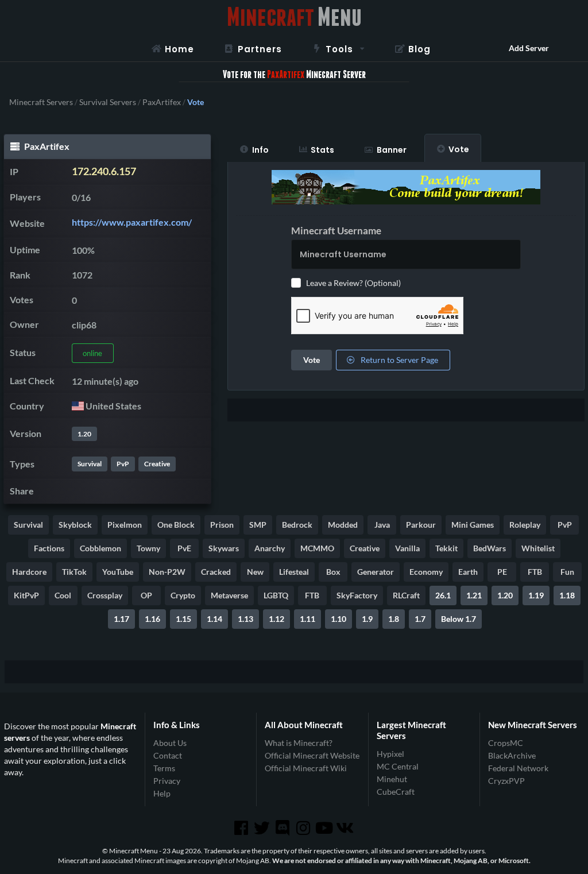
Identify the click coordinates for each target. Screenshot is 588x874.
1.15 (183, 619)
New (255, 572)
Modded (343, 524)
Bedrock (297, 524)
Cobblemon (100, 548)
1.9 (367, 619)
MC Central (398, 766)
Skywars (223, 548)
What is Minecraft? (298, 743)
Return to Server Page (398, 360)
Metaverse (229, 595)
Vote (458, 149)
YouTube (117, 572)
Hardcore (29, 572)
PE (502, 572)
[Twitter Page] (263, 828)
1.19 (536, 595)
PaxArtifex (161, 102)
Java (382, 524)
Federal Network (518, 768)
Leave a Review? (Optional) (353, 283)
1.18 (567, 595)
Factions (49, 548)
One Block (176, 524)
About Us (170, 743)
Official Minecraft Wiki (306, 768)
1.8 (393, 619)
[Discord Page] (283, 828)
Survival (90, 463)
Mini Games (472, 524)
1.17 (121, 619)
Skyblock (75, 524)
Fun (567, 572)
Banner (392, 150)
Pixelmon (124, 524)
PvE (184, 548)
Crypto (183, 595)
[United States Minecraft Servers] (78, 405)
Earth (468, 572)
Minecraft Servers (41, 102)
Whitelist (538, 548)
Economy (426, 572)
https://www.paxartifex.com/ (132, 221)
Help (162, 793)
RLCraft (406, 595)
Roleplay (524, 524)
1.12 (276, 619)
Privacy (166, 781)
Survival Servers (107, 102)
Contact (167, 755)
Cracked (216, 572)
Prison (222, 524)
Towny (148, 548)
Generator (375, 572)
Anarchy (269, 548)
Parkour (421, 524)
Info (260, 150)
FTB (535, 572)
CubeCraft (396, 791)
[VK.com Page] (345, 828)
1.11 (307, 619)
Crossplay (104, 595)
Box (333, 572)
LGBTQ (276, 595)
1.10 (338, 619)
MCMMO (317, 548)
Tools (339, 49)
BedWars (489, 548)
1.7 (420, 619)
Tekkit (446, 548)
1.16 (152, 619)
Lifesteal (294, 572)
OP (146, 595)
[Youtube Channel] (325, 828)
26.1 (443, 595)
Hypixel (390, 754)
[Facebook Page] (241, 828)
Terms (164, 768)
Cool (63, 595)
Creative (157, 463)
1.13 (245, 619)
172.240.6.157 (104, 171)
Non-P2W (167, 572)
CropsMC (505, 743)
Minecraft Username (336, 231)
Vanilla (407, 548)
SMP (257, 524)
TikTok (74, 572)
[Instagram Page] (304, 828)
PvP (123, 463)
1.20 (84, 434)
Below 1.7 (458, 619)
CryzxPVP (506, 781)
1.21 (474, 595)
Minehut (392, 779)
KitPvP (26, 595)
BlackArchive (512, 755)
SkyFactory (356, 595)
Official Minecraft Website (312, 755)
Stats (322, 150)
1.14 (214, 619)
